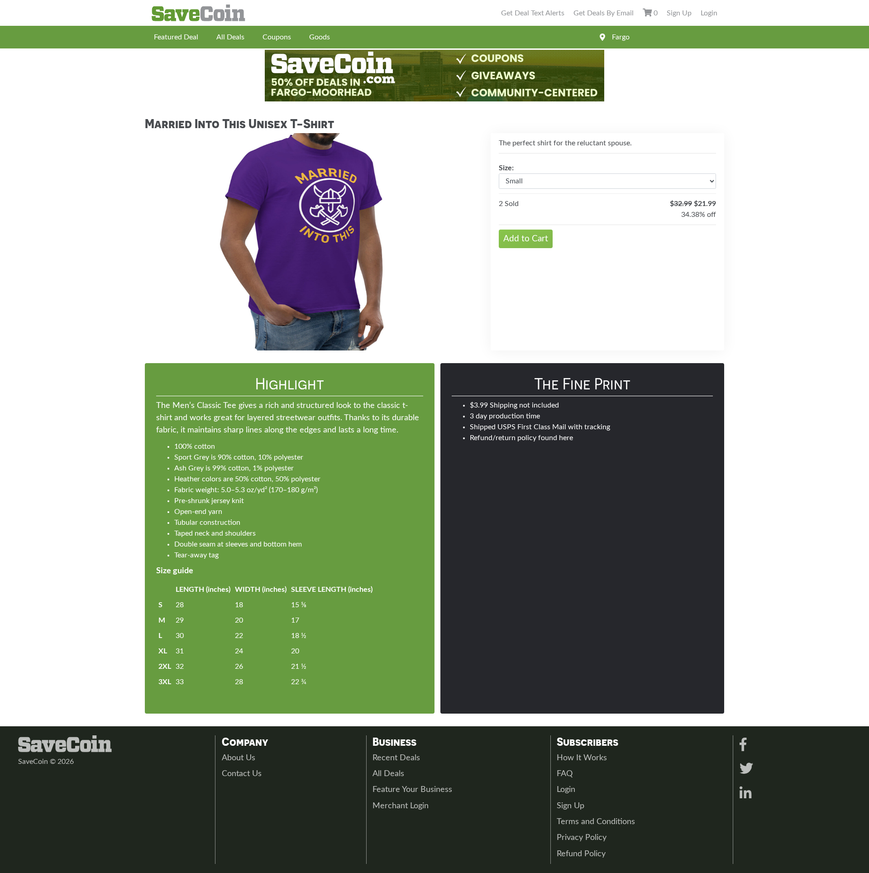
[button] (170, 241)
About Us (238, 758)
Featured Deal (176, 37)
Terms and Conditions (596, 822)
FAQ (565, 774)
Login (709, 13)
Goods (319, 37)
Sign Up (679, 13)
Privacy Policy (581, 838)
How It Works (582, 758)
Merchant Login (400, 806)
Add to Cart (525, 239)
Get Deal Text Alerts (532, 13)
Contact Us (242, 774)
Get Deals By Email (603, 13)
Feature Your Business (412, 790)
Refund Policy (581, 854)
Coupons (277, 37)
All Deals (230, 37)
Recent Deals (396, 758)
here (566, 437)
